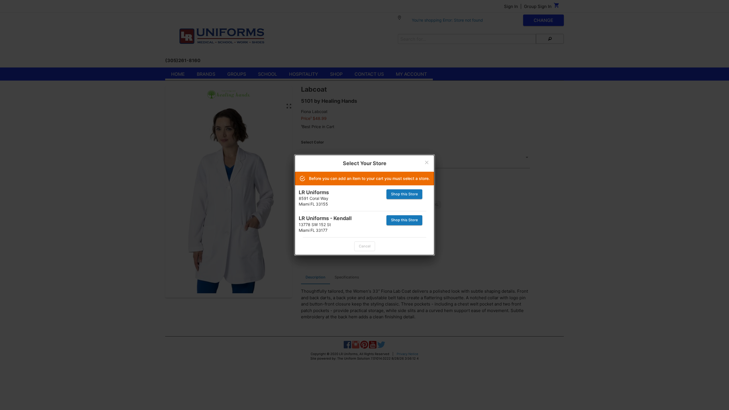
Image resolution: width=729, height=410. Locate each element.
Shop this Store (404, 194)
